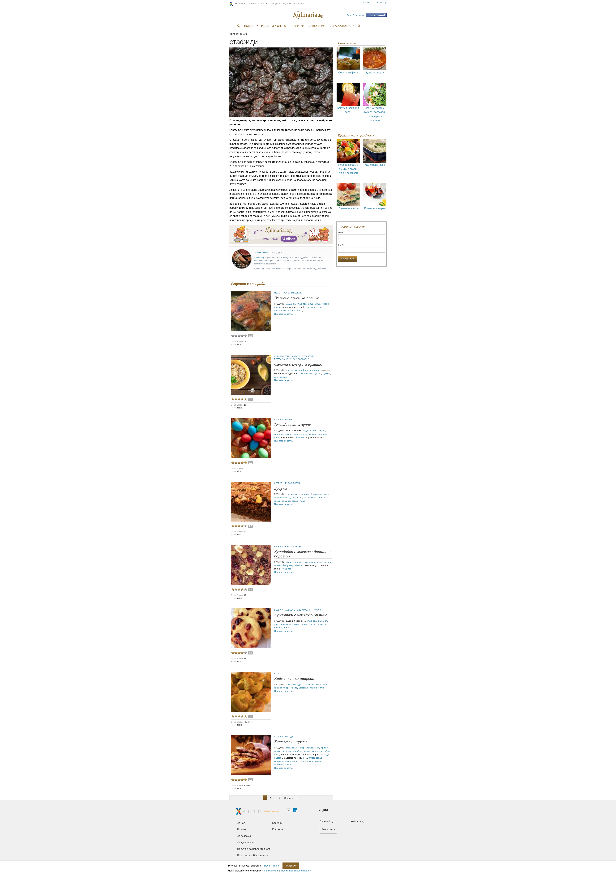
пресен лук (280, 310)
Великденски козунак (292, 424)
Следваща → (291, 797)
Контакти (277, 829)
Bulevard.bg (327, 821)
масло (312, 433)
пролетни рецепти (292, 292)
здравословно (301, 359)
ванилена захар (282, 761)
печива (289, 419)
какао (277, 500)
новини (239, 3)
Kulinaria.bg (262, 252)
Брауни (280, 488)
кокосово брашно (313, 561)
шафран (303, 687)
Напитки (298, 26)
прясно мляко (300, 433)
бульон (317, 373)
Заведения (317, 26)
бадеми (307, 430)
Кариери (277, 823)
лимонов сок (305, 373)
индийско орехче (301, 750)
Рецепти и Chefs (273, 26)
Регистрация (358, 15)
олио (320, 307)
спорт (251, 3)
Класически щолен (290, 741)
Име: (341, 232)
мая (325, 684)
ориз (313, 307)
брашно (299, 437)
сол (307, 307)
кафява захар (281, 687)
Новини (250, 26)
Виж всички (328, 829)
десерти (279, 419)
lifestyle (274, 3)
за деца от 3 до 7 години (298, 609)
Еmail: (342, 244)
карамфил (291, 747)
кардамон (317, 750)
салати (296, 356)
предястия (308, 356)
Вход (349, 15)
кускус (326, 373)
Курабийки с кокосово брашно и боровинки (302, 553)
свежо (261, 3)
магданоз (290, 303)
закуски (317, 609)
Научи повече (271, 865)
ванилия (278, 433)
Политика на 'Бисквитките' (252, 855)
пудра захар (315, 757)
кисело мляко (301, 624)
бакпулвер (309, 497)
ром (288, 684)
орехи (294, 494)
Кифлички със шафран (294, 678)
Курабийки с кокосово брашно (300, 615)
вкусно (286, 3)
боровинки (316, 494)
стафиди (301, 303)
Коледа (289, 736)
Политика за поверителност (296, 870)
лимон (321, 430)
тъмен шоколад (282, 497)
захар (288, 433)
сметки (298, 3)
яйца (310, 303)
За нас (241, 823)
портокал (297, 497)
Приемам (291, 865)
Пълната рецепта (283, 313)
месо (277, 292)
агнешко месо (295, 310)
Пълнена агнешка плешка (296, 298)
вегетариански (282, 359)
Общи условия (270, 870)
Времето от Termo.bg (374, 2)
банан (298, 565)
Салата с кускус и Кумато (298, 364)
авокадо (314, 370)
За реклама (244, 836)
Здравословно (340, 26)
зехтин (283, 376)
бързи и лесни (282, 356)
